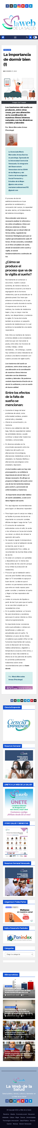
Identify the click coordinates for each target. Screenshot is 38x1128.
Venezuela (8, 986)
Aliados (12, 1114)
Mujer (17, 1117)
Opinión (9, 1124)
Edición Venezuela (25, 1124)
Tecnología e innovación (11, 1120)
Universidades (31, 1117)
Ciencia (7, 1028)
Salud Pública (24, 1120)
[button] (27, 37)
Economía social (10, 1007)
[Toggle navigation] (15, 37)
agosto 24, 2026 (13, 995)
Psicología (7, 49)
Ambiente (5, 1117)
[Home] (2, 37)
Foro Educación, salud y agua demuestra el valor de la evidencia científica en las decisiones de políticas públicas (18, 1012)
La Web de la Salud (19, 1088)
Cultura (12, 1117)
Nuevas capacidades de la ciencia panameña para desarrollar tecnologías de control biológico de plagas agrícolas (17, 1033)
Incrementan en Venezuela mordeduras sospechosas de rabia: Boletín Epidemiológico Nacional (17, 990)
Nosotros (6, 1114)
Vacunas (32, 1120)
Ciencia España (9, 1049)
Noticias (15, 1124)
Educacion (31, 1114)
